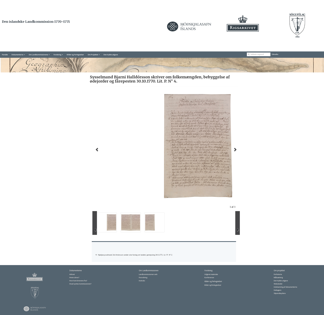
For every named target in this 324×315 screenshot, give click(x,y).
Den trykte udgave (111, 54)
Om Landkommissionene (38, 54)
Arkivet (72, 274)
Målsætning (278, 277)
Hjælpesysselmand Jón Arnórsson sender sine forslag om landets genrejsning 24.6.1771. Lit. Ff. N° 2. (135, 255)
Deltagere (277, 290)
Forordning (143, 277)
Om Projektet (93, 54)
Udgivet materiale (211, 274)
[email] (248, 54)
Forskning (58, 54)
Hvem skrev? (74, 277)
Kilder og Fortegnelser (75, 54)
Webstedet (278, 284)
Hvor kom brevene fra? (78, 280)
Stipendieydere (280, 293)
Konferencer (209, 277)
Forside (5, 54)
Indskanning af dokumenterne (285, 287)
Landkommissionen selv (148, 274)
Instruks (142, 280)
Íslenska (275, 54)
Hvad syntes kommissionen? (80, 284)
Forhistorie (278, 274)
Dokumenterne (18, 54)
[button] (96, 148)
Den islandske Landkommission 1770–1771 (36, 22)
